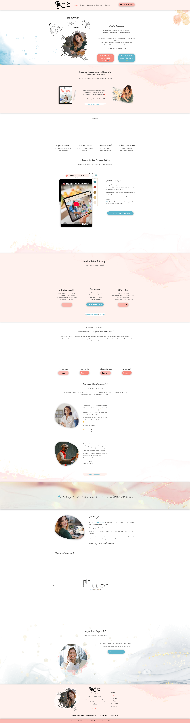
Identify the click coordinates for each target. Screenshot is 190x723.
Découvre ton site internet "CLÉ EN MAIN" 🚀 (106, 58)
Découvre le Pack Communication (120, 213)
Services (82, 5)
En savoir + (99, 5)
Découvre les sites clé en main (95, 474)
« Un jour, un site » (126, 5)
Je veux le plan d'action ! (95, 104)
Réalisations (91, 5)
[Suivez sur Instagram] (92, 708)
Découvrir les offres (95, 304)
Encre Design (100, 522)
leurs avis (102, 314)
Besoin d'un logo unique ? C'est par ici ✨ (127, 58)
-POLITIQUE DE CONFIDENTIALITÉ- (104, 715)
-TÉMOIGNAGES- (89, 715)
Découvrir (84, 373)
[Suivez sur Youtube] (98, 708)
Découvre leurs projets (91, 314)
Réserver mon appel (116, 652)
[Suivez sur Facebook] (95, 708)
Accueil (76, 5)
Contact (107, 5)
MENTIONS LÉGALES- (78, 715)
